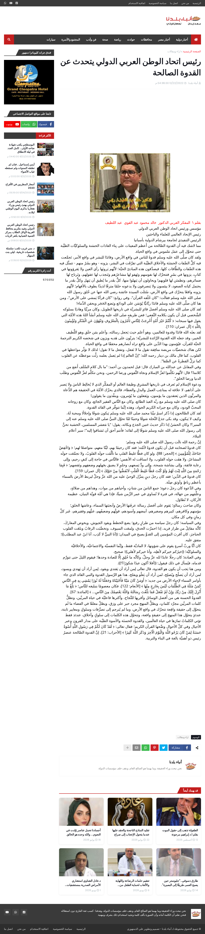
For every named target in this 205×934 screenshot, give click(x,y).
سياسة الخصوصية (157, 3)
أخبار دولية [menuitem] (182, 39)
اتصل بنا (174, 3)
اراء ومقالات (174, 51)
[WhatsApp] (146, 747)
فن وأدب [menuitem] (91, 39)
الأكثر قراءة (45, 135)
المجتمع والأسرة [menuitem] (70, 39)
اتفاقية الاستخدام (137, 3)
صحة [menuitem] (105, 39)
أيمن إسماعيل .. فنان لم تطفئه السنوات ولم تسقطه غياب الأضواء (20, 168)
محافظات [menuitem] (146, 39)
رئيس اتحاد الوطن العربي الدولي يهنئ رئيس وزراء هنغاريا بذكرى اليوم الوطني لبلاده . (20, 207)
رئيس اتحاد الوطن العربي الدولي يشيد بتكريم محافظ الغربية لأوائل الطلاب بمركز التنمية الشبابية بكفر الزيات (20, 230)
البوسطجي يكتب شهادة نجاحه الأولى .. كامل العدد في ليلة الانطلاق (21, 148)
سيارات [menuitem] (51, 39)
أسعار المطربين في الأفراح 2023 (20, 186)
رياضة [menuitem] (117, 39)
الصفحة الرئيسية (192, 51)
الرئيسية (197, 3)
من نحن (185, 3)
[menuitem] (196, 39)
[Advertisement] (77, 20)
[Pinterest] (155, 747)
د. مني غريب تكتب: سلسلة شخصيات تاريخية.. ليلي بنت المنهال (20, 252)
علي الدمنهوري (135, 929)
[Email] (137, 747)
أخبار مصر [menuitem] (164, 39)
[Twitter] (164, 747)
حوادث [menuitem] (131, 39)
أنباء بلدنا (175, 761)
